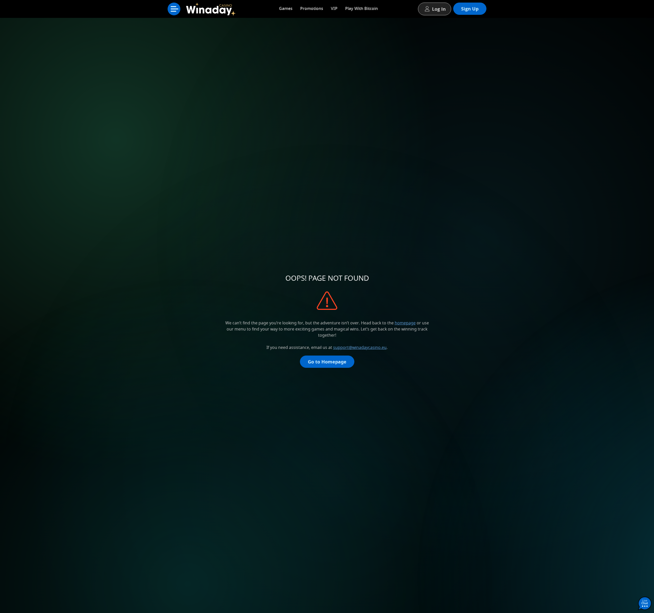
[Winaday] (212, 10)
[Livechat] (645, 604)
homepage (405, 323)
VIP (334, 8)
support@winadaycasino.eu (360, 347)
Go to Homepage (327, 362)
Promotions (311, 8)
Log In (439, 9)
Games (286, 8)
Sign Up (469, 9)
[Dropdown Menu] (174, 9)
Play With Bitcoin (361, 8)
